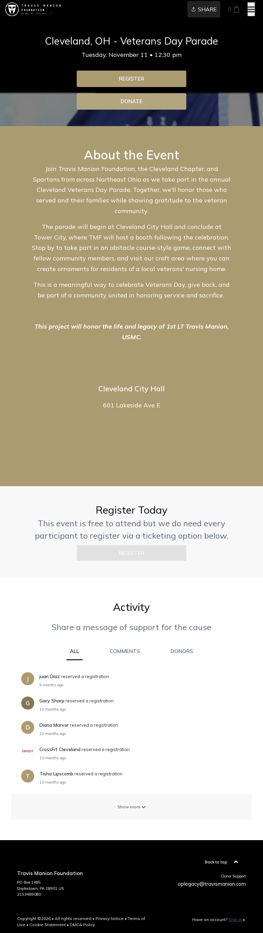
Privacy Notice (110, 918)
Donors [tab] (182, 651)
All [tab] (74, 651)
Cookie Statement (47, 924)
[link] (131, 79)
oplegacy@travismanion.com (212, 884)
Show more (129, 806)
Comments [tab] (125, 651)
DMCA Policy (82, 924)
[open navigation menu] (251, 9)
